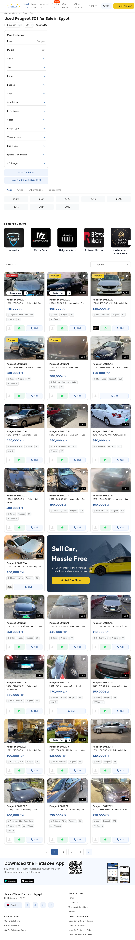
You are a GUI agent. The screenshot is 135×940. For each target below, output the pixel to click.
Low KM (11, 451)
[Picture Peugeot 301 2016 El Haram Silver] (24, 416)
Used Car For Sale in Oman (80, 935)
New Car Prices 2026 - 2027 (26, 180)
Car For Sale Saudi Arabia (15, 930)
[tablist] (67, 190)
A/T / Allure (55, 319)
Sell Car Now (72, 580)
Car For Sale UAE (11, 925)
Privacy (71, 912)
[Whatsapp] (19, 328)
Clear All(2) (42, 25)
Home (71, 898)
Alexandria (100, 446)
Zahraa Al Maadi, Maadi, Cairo (64, 382)
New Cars (33, 6)
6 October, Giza (16, 638)
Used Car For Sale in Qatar (80, 930)
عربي (108, 5)
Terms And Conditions (78, 907)
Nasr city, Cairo (102, 315)
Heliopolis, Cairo (16, 762)
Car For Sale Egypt (12, 921)
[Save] (40, 276)
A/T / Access (56, 826)
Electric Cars (56, 6)
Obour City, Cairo (60, 511)
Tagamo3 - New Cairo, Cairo (21, 315)
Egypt (13, 905)
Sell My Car (125, 5)
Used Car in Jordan (76, 925)
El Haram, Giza (16, 446)
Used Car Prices (26, 172)
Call (36, 328)
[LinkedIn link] (43, 905)
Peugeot (11, 319)
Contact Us (73, 902)
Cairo (55, 315)
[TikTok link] (35, 905)
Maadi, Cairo (101, 379)
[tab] (9, 190)
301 (19, 319)
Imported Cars (44, 6)
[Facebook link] (27, 905)
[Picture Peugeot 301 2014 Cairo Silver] (111, 731)
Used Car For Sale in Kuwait (80, 921)
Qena (12, 514)
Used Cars (26, 6)
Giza (98, 821)
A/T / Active (12, 383)
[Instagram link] (51, 905)
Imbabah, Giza (102, 511)
